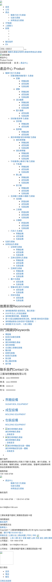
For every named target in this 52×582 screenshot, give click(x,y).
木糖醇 (19, 220)
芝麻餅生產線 (16, 268)
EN (6, 44)
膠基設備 (25, 201)
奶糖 (18, 78)
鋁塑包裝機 (10, 353)
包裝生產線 (15, 17)
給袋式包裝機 (11, 355)
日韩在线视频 (5, 580)
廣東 (50, 538)
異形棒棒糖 (20, 139)
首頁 (7, 6)
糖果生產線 (12, 51)
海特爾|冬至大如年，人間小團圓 (18, 324)
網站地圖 (22, 535)
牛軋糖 (19, 164)
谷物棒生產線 (23, 51)
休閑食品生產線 (17, 20)
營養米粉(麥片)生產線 (20, 287)
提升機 (8, 363)
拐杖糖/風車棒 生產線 (20, 118)
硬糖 (18, 89)
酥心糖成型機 (11, 361)
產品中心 (24, 62)
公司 (7, 9)
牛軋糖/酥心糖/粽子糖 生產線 (23, 161)
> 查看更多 (9, 434)
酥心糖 (19, 174)
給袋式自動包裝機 (12, 336)
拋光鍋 (8, 358)
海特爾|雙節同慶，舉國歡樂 (16, 316)
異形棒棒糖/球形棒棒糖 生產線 (23, 137)
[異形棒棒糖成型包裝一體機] (17, 445)
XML (34, 535)
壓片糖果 (19, 110)
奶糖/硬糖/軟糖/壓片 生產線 (22, 75)
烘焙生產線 (15, 295)
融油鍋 (8, 339)
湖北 (41, 538)
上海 (12, 538)
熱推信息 (3, 535)
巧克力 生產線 (16, 230)
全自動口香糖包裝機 (13, 347)
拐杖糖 (19, 121)
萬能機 (8, 334)
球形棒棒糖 (20, 150)
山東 (33, 538)
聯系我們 (9, 41)
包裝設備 (25, 86)
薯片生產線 (15, 279)
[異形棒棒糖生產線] (13, 428)
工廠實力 (9, 25)
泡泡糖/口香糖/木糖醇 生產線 (23, 196)
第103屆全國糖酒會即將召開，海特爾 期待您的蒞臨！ (27, 318)
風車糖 (19, 129)
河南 (37, 538)
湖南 (46, 538)
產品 (7, 12)
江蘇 (16, 538)
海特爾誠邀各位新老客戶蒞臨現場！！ (21, 321)
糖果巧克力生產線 (18, 15)
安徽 (24, 538)
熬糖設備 (25, 81)
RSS (29, 535)
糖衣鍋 (8, 350)
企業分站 (13, 535)
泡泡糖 (19, 198)
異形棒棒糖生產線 (12, 342)
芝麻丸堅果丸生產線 (19, 257)
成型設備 (25, 83)
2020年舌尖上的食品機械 (15, 313)
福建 (29, 538)
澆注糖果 (19, 99)
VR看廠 (8, 23)
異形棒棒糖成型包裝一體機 (16, 448)
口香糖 (19, 209)
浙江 (20, 538)
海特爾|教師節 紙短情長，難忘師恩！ (20, 310)
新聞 (7, 28)
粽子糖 (19, 185)
